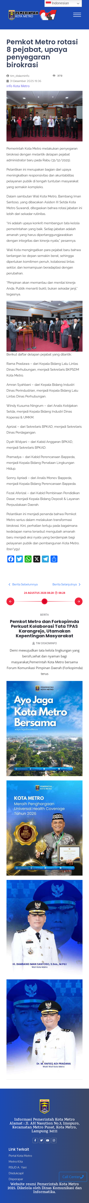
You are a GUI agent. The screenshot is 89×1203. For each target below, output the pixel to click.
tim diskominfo (46, 643)
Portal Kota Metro (20, 1156)
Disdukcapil (16, 1173)
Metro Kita (16, 1161)
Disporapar (16, 1179)
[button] (10, 601)
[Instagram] (54, 1140)
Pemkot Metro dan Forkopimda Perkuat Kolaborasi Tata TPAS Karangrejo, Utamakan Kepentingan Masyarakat (44, 628)
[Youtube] (47, 1140)
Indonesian (60, 3)
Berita (44, 615)
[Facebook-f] (35, 1140)
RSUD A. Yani (18, 1167)
